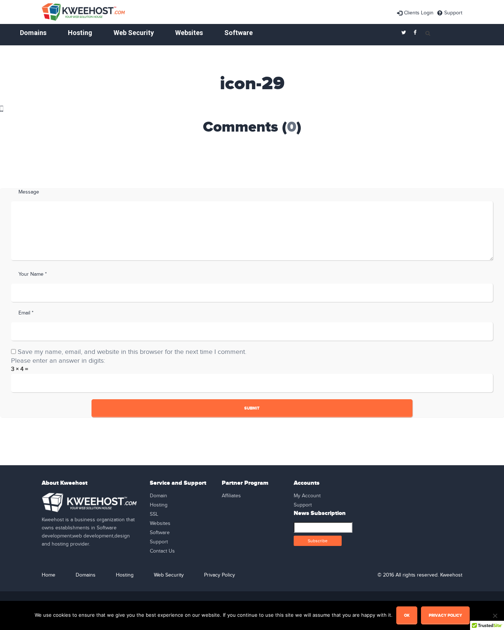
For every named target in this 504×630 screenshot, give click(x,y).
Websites (189, 32)
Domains (33, 32)
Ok (407, 615)
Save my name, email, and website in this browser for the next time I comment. (132, 352)
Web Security (134, 32)
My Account (307, 496)
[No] (494, 615)
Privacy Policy (219, 575)
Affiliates (231, 496)
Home (48, 575)
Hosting (80, 32)
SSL (154, 514)
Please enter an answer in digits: (58, 361)
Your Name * (32, 274)
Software (238, 32)
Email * (26, 313)
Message (28, 192)
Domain (158, 496)
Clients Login (419, 13)
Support (453, 13)
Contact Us (162, 551)
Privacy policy (445, 615)
